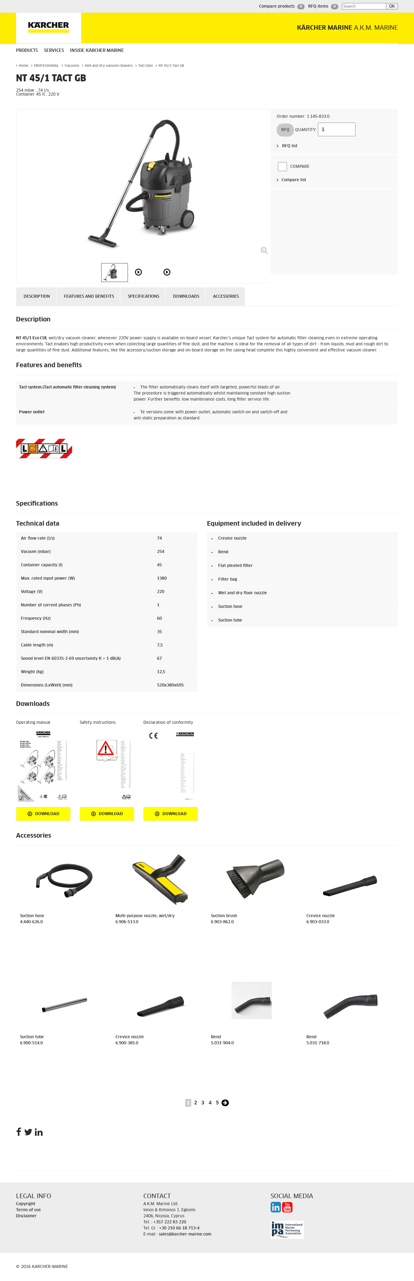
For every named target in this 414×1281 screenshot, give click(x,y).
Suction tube (230, 620)
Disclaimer (26, 1216)
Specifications (143, 297)
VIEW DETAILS (64, 955)
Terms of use (28, 1210)
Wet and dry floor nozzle (242, 593)
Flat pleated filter (235, 566)
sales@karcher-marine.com (185, 1234)
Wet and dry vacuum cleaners (108, 65)
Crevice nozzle (232, 539)
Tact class (145, 65)
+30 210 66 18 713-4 (179, 1228)
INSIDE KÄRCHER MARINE (97, 51)
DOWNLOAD (47, 814)
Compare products (280, 6)
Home (23, 65)
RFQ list (289, 146)
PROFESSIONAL (46, 65)
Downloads (186, 297)
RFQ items (322, 6)
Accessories (226, 297)
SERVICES (54, 51)
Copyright (25, 1204)
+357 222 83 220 (169, 1222)
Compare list (294, 180)
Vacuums (72, 65)
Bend (223, 552)
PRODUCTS (27, 51)
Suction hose (230, 607)
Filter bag (227, 579)
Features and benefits (89, 297)
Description (37, 297)
